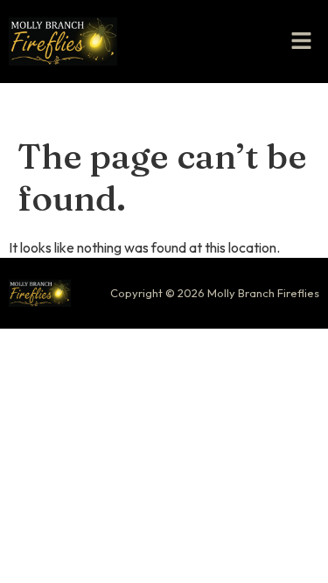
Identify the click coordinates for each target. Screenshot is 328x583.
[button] (301, 41)
